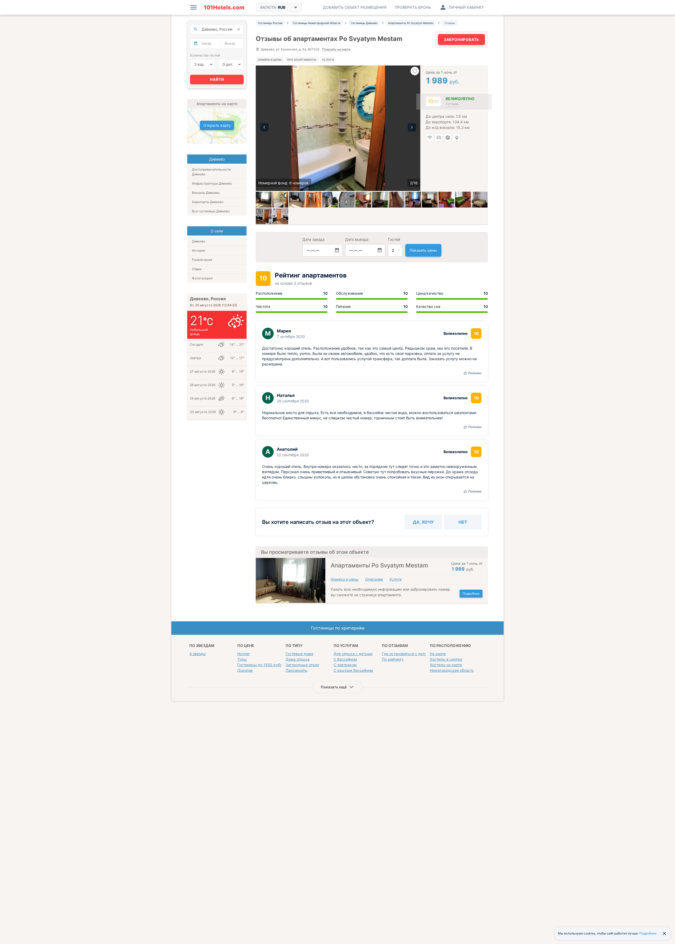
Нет (463, 522)
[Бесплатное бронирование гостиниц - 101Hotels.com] (224, 7)
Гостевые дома (299, 653)
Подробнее (471, 593)
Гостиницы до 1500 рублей (261, 665)
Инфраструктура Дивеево (212, 183)
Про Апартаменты (301, 59)
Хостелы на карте (446, 665)
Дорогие (245, 670)
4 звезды (197, 653)
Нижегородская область (452, 670)
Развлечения (202, 260)
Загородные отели (302, 665)
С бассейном (345, 659)
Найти (217, 79)
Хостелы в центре (446, 659)
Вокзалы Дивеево (205, 193)
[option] (338, 128)
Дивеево (198, 241)
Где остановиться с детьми (407, 653)
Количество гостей (205, 55)
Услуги (328, 59)
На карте (438, 653)
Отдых (196, 269)
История (198, 250)
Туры (242, 659)
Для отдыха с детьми (353, 653)
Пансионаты (296, 670)
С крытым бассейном (353, 670)
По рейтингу (393, 659)
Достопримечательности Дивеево (211, 171)
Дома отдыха (298, 659)
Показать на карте (336, 49)
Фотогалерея (202, 278)
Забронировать (461, 39)
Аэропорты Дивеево (207, 202)
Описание (374, 579)
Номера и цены (270, 59)
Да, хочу (423, 522)
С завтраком (345, 665)
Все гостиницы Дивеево (211, 211)
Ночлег (243, 653)
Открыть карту (217, 125)
